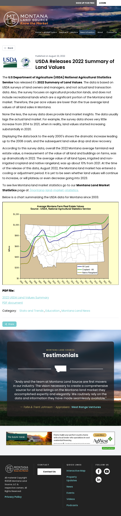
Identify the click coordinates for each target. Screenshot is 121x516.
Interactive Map (76, 470)
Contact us (112, 32)
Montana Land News (76, 311)
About (100, 32)
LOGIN (102, 2)
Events (70, 493)
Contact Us (49, 471)
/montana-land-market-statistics (54, 190)
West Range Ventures (86, 407)
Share (11, 324)
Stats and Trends (31, 311)
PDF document (12, 303)
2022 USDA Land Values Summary (25, 298)
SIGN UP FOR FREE (85, 2)
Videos (71, 499)
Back (10, 48)
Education (52, 311)
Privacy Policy (13, 497)
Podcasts (72, 505)
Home (38, 32)
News (70, 486)
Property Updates (72, 478)
